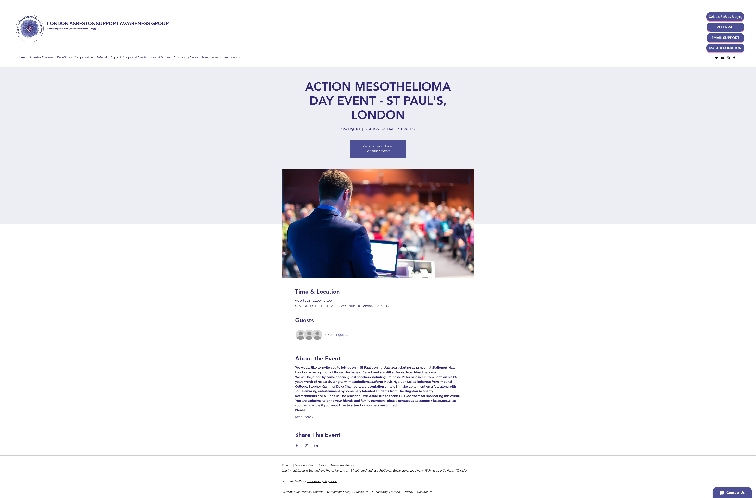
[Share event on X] (307, 445)
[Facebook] (734, 58)
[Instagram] (728, 58)
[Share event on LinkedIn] (316, 445)
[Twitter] (716, 58)
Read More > (304, 417)
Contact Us (424, 492)
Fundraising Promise (386, 492)
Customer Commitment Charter (302, 492)
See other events (378, 151)
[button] (725, 16)
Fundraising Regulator (322, 481)
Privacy (409, 492)
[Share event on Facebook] (297, 445)
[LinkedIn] (722, 58)
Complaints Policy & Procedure (347, 492)
